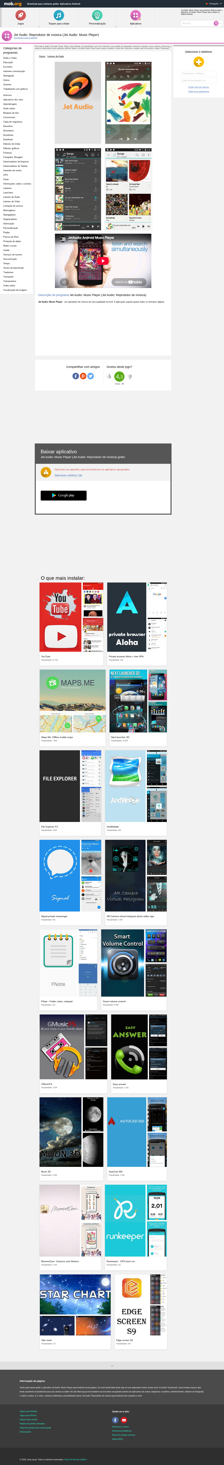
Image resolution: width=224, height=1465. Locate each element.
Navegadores (9, 215)
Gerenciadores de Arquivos (16, 161)
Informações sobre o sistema (17, 184)
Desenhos (8, 126)
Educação (8, 62)
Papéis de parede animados (32, 1424)
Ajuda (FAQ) (117, 1439)
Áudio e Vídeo (10, 58)
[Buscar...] (217, 23)
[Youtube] (125, 1423)
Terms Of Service (71, 1459)
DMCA (84, 1459)
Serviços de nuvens (12, 254)
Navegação (8, 75)
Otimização (8, 223)
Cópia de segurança (12, 122)
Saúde (6, 250)
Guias (6, 179)
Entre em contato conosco (123, 1435)
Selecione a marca (120, 1427)
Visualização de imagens (15, 290)
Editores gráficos (11, 148)
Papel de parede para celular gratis (35, 1428)
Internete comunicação (14, 71)
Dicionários (8, 130)
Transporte (8, 277)
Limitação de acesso (13, 206)
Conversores (9, 117)
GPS (5, 175)
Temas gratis (25, 1432)
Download (7, 139)
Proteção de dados (12, 241)
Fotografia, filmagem (13, 157)
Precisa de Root (11, 237)
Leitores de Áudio (11, 197)
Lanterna (7, 188)
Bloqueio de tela (11, 113)
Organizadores (10, 219)
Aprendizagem (10, 104)
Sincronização (10, 259)
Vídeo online (9, 285)
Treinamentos (9, 281)
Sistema (7, 84)
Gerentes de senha (12, 170)
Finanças (7, 153)
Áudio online (9, 108)
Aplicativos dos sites (13, 99)
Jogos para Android (28, 1411)
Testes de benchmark (13, 268)
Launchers (8, 192)
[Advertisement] (17, 348)
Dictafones (8, 135)
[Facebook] (116, 1423)
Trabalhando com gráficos (15, 89)
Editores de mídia (11, 144)
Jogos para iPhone (28, 1415)
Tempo (6, 263)
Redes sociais (10, 246)
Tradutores (8, 272)
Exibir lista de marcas (198, 87)
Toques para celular (28, 1419)
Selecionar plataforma (198, 91)
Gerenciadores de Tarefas (15, 166)
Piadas (6, 232)
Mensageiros (9, 210)
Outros (6, 80)
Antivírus (7, 95)
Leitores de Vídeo (11, 201)
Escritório (7, 67)
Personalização (10, 228)
